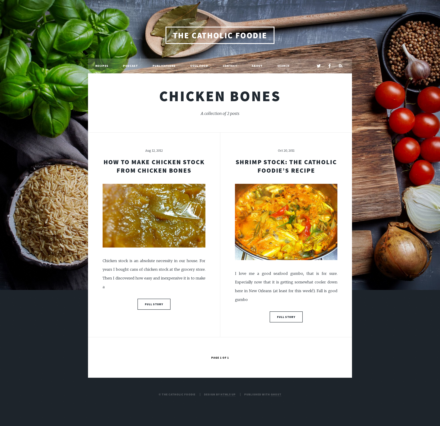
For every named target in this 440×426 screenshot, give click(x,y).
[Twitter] (319, 66)
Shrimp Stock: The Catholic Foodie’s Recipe (286, 166)
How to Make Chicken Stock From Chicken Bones (154, 166)
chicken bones (220, 96)
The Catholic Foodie (220, 35)
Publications (164, 66)
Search (283, 66)
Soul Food (199, 66)
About (257, 66)
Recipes (101, 66)
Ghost (276, 394)
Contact (230, 66)
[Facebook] (330, 66)
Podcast (130, 66)
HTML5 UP (228, 394)
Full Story (154, 304)
